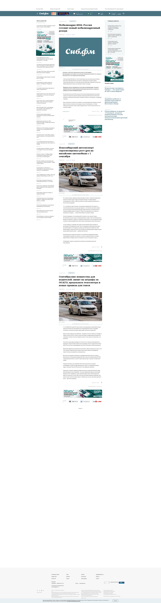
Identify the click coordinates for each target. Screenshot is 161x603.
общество (72, 21)
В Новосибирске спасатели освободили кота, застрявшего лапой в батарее (45, 217)
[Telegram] (74, 34)
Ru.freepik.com (62, 67)
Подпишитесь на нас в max (96, 115)
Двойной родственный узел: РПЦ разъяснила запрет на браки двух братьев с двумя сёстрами (46, 122)
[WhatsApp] (70, 35)
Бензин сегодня (70, 8)
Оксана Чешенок (72, 120)
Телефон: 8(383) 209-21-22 (58, 583)
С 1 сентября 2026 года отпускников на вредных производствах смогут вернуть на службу (46, 143)
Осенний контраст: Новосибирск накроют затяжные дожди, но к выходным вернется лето (46, 136)
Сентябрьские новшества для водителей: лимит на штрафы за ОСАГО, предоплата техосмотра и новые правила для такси (46, 66)
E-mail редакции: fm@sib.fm (108, 593)
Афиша (82, 574)
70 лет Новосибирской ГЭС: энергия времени (114, 8)
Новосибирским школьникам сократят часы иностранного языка (45, 211)
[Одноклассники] (68, 35)
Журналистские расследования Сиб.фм (89, 8)
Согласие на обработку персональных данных (89, 596)
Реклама (54, 581)
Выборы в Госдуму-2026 (55, 8)
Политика (83, 576)
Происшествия (55, 574)
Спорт (97, 578)
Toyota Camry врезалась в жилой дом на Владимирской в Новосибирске (45, 205)
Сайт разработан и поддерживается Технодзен (111, 596)
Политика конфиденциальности (87, 595)
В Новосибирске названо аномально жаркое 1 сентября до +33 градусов (44, 83)
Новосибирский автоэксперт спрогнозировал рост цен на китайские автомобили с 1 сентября (45, 59)
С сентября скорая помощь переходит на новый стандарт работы (45, 89)
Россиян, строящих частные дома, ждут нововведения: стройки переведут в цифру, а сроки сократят (46, 162)
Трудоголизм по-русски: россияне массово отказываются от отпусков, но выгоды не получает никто (46, 95)
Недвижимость (100, 574)
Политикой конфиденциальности (73, 601)
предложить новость (41, 22)
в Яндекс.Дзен (39, 592)
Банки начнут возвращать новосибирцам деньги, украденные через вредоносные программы (45, 187)
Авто (67, 574)
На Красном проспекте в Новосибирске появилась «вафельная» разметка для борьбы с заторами (45, 199)
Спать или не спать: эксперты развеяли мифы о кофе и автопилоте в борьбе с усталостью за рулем (45, 102)
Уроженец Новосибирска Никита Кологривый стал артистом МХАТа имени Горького (45, 115)
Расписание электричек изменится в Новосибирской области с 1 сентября (45, 181)
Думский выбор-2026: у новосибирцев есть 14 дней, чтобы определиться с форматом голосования (45, 108)
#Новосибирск (66, 111)
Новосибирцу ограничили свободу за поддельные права (45, 193)
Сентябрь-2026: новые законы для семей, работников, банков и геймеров (46, 72)
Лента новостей (41, 21)
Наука (67, 578)
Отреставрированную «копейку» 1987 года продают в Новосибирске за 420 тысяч (46, 175)
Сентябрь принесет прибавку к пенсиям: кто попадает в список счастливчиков (45, 149)
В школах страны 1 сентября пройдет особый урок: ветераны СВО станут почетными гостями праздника (45, 155)
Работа (97, 576)
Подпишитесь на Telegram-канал (81, 69)
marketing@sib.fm (55, 586)
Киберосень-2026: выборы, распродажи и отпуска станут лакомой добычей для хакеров (46, 129)
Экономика (84, 578)
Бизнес (68, 576)
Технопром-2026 (39, 8)
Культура (54, 578)
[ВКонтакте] (67, 35)
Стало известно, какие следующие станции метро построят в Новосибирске (46, 26)
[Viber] (72, 35)
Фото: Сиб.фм (62, 193)
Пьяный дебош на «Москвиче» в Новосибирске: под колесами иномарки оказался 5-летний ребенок (45, 169)
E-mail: (80, 583)
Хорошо (115, 600)
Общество (54, 576)
